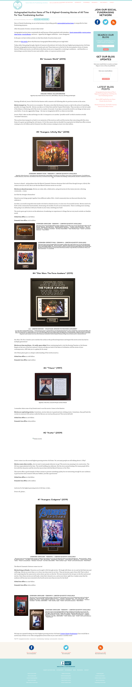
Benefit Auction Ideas (66, 673)
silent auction (60, 639)
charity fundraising (40, 639)
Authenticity (78, 2)
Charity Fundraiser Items (66, 678)
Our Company (103, 2)
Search (106, 49)
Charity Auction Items (67, 2)
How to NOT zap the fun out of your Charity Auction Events (105, 100)
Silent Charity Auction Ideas (32, 682)
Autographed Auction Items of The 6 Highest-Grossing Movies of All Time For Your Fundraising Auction (106, 93)
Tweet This (44, 19)
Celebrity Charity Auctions (100, 678)
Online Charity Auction (66, 680)
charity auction (33, 639)
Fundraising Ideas (100, 673)
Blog (74, 670)
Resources (94, 2)
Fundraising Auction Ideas (100, 682)
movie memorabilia (53, 639)
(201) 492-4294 (58, 2)
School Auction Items (32, 673)
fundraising (47, 639)
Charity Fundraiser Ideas (66, 682)
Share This (37, 19)
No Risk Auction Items (100, 675)
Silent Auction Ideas (32, 680)
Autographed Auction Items (24, 639)
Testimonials (86, 2)
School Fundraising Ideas (66, 675)
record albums (26, 34)
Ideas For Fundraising (100, 680)
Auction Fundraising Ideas (32, 678)
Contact (112, 2)
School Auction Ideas (32, 675)
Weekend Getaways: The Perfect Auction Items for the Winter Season (106, 105)
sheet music (18, 34)
